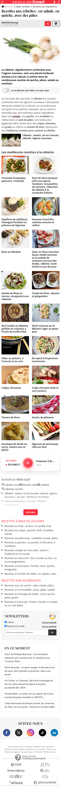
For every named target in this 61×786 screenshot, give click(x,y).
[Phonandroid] (45, 782)
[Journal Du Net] (45, 765)
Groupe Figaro (27, 752)
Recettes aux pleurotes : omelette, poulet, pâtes (31, 538)
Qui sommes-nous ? (16, 747)
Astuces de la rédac (16, 626)
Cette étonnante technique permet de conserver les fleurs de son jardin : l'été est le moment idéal (29, 705)
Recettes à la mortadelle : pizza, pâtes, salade (29, 589)
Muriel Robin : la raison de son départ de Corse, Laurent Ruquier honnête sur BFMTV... (29, 696)
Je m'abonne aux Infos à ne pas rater (30, 90)
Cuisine (10, 622)
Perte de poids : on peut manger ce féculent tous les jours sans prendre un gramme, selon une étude (30, 671)
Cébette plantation (14, 501)
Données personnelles (15, 749)
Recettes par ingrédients (45, 6)
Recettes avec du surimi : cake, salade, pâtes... (29, 585)
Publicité (37, 747)
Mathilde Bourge (9, 22)
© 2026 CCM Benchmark (45, 752)
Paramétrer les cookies (35, 749)
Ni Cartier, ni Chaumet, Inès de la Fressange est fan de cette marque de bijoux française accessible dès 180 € (29, 684)
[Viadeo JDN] (45, 776)
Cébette (8, 509)
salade (16, 116)
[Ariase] (15, 782)
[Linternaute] (15, 770)
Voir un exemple (49, 622)
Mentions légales (13, 752)
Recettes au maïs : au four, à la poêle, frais (27, 526)
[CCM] (15, 765)
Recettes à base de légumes (22, 521)
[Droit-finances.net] (45, 771)
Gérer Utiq (51, 749)
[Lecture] (28, 463)
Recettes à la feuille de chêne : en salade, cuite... (30, 573)
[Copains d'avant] (15, 776)
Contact (29, 747)
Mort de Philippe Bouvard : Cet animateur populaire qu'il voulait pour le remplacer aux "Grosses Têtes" (27, 658)
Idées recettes (23, 6)
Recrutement (48, 747)
